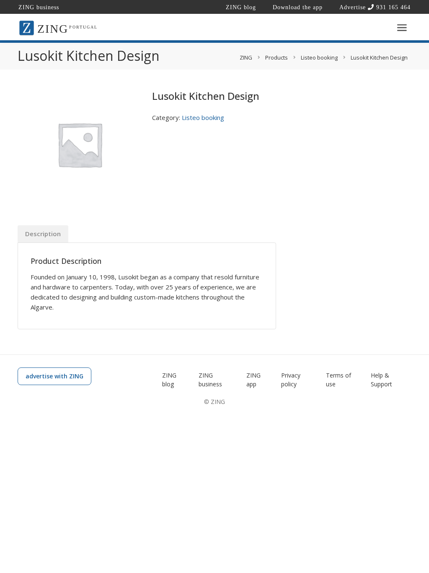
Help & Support (381, 379)
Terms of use (338, 379)
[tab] (43, 233)
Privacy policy (290, 379)
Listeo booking (203, 117)
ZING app (253, 379)
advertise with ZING (54, 376)
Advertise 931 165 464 (375, 7)
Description (43, 233)
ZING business (38, 7)
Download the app (298, 7)
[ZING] (27, 27)
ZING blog (241, 7)
